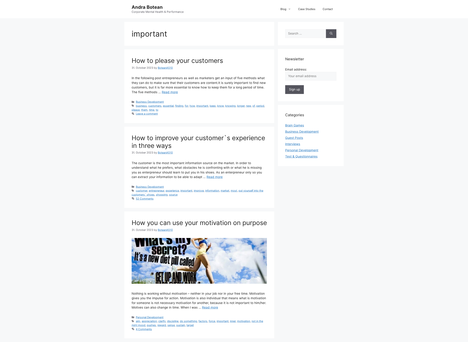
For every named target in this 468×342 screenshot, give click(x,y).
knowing (230, 105)
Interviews (292, 144)
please (136, 109)
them (144, 109)
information (212, 190)
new (248, 105)
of (253, 105)
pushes (151, 325)
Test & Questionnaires (301, 156)
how (192, 105)
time (151, 109)
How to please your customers (177, 60)
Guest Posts (294, 138)
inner (233, 321)
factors (203, 321)
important (202, 105)
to (157, 109)
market (225, 190)
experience (172, 190)
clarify (162, 321)
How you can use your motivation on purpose (199, 222)
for (186, 105)
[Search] (331, 33)
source (173, 194)
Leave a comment (147, 113)
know (220, 105)
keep (213, 105)
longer (241, 105)
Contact (328, 9)
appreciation (149, 321)
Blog (283, 9)
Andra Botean (147, 7)
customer (141, 190)
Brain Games (294, 125)
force (212, 321)
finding (179, 105)
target (190, 325)
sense (171, 325)
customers (154, 105)
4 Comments (144, 329)
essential (168, 105)
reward (161, 325)
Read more (170, 92)
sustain (180, 325)
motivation (243, 321)
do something (188, 321)
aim (138, 321)
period (260, 105)
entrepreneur (156, 190)
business (141, 105)
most (234, 190)
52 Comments (145, 198)
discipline (172, 321)
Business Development (150, 101)
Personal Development (149, 317)
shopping (162, 194)
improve (199, 190)
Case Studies (306, 9)
